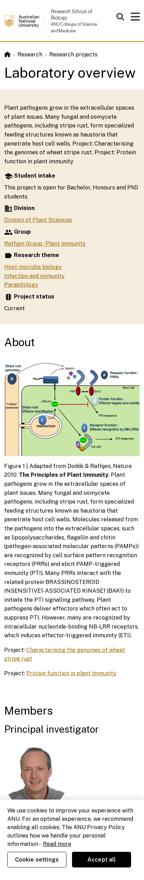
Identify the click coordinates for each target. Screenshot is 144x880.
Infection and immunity (34, 276)
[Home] (7, 54)
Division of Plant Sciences (38, 220)
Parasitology (21, 284)
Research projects (73, 54)
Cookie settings (37, 859)
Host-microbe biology (33, 267)
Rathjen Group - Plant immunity (45, 243)
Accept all (101, 859)
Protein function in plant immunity (71, 673)
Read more (57, 844)
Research (29, 54)
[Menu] (135, 18)
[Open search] (120, 17)
